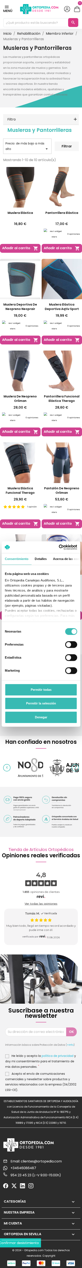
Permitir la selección (41, 703)
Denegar (41, 717)
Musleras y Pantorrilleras (39, 130)
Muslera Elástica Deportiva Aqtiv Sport (62, 306)
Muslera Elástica (20, 213)
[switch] (71, 644)
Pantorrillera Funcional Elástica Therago (61, 398)
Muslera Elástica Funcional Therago (20, 490)
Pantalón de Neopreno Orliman (61, 490)
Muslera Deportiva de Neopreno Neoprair (20, 306)
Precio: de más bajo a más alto (27, 146)
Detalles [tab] (41, 559)
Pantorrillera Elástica (61, 213)
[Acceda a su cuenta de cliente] (67, 9)
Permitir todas (41, 689)
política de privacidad (57, 1056)
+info (70, 1045)
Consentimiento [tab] (16, 559)
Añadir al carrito (20, 248)
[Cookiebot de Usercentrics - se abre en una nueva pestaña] (59, 547)
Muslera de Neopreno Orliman (20, 398)
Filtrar (67, 146)
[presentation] (7, 767)
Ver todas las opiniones (41, 903)
